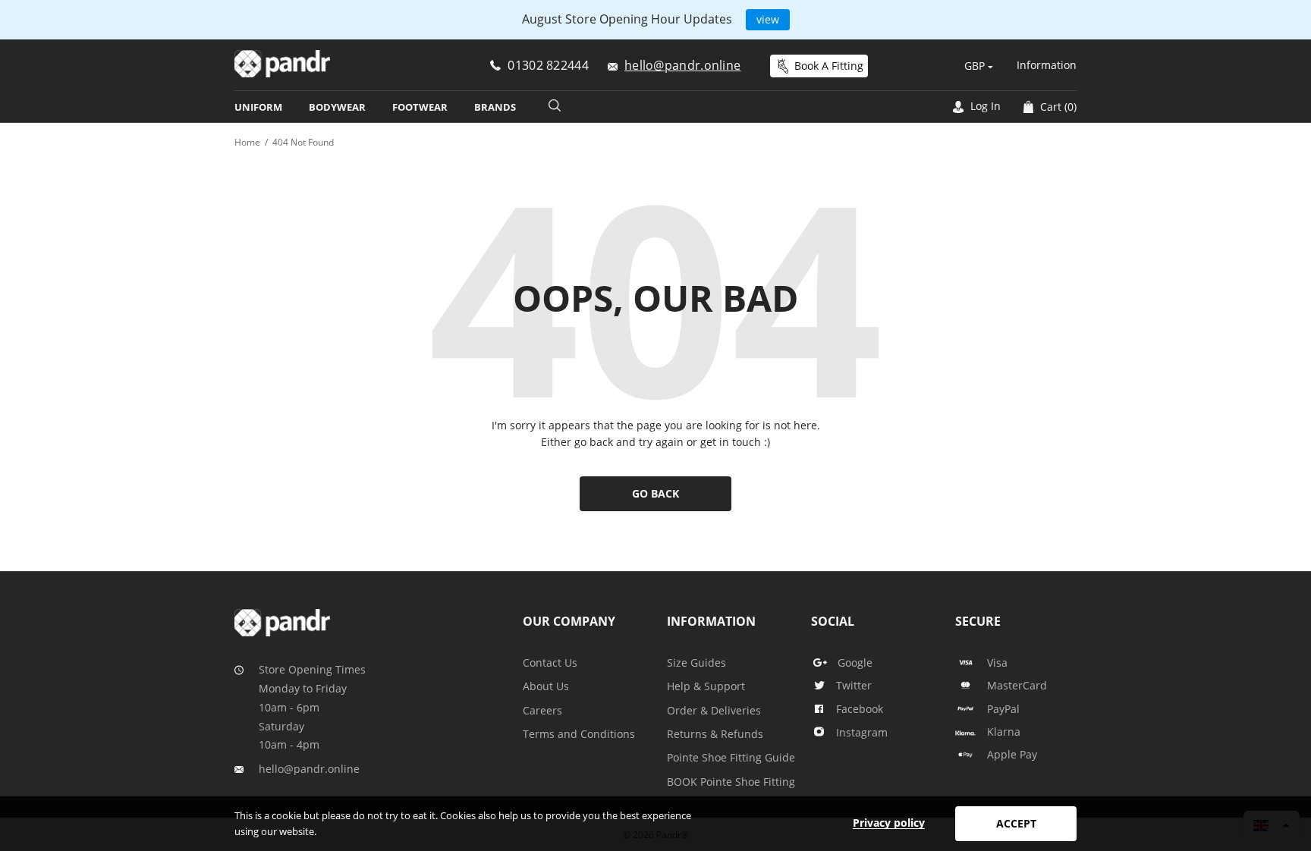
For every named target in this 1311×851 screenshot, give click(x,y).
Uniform (258, 107)
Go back (655, 493)
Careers (542, 710)
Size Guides (696, 662)
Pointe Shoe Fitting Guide (731, 757)
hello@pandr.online (309, 769)
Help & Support (706, 686)
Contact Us (550, 662)
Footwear (420, 107)
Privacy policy (889, 822)
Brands (495, 107)
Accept (1016, 823)
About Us (546, 686)
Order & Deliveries (714, 710)
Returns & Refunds (715, 734)
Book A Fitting (828, 65)
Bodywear (337, 107)
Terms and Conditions (579, 734)
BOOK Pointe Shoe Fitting (731, 781)
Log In (984, 106)
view (767, 19)
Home (247, 142)
